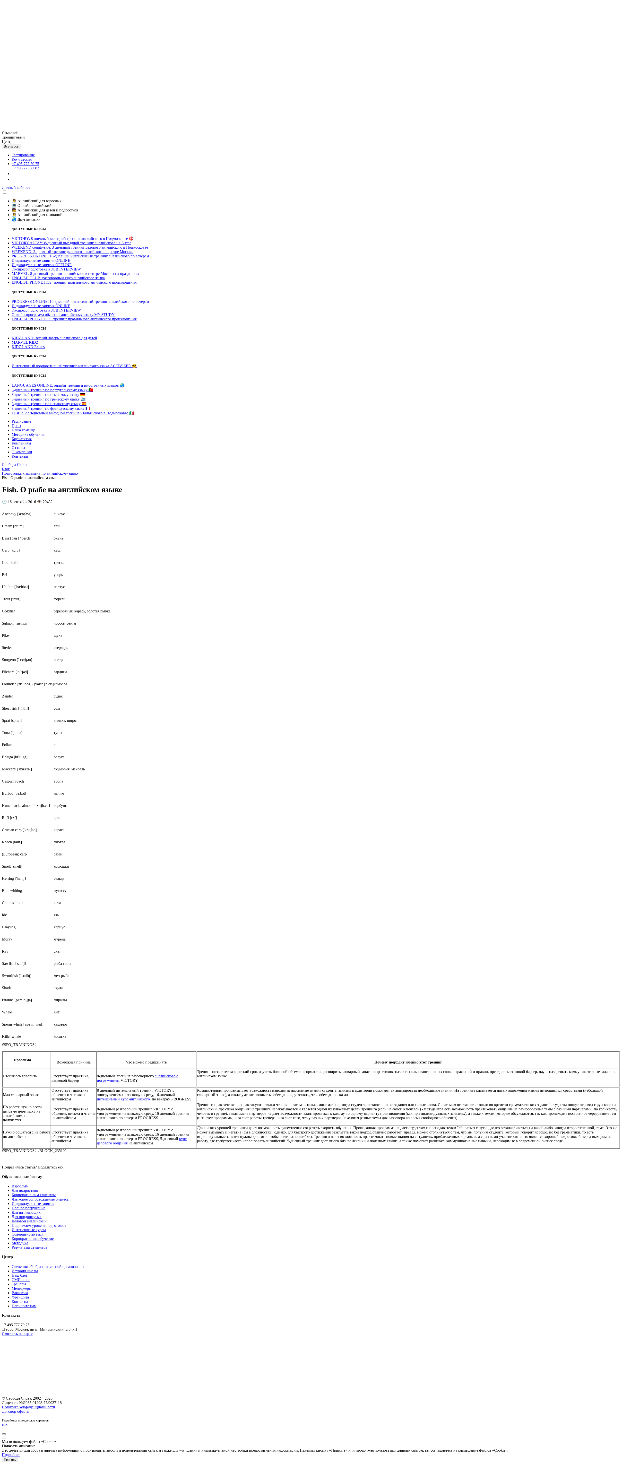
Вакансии (20, 1293)
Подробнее (11, 1455)
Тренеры (19, 1284)
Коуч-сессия (22, 159)
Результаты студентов (29, 1247)
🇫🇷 (51, 408)
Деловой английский (29, 1221)
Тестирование (23, 155)
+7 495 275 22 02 (25, 168)
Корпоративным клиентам (34, 1195)
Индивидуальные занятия (33, 1204)
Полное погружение (28, 1208)
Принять (10, 1459)
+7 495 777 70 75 (25, 164)
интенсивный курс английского (124, 1099)
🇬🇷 (49, 399)
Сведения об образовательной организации (48, 1266)
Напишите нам (24, 1306)
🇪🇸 (49, 404)
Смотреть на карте (17, 1334)
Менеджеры (22, 1288)
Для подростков (25, 1190)
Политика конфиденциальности (28, 1407)
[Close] (4, 1434)
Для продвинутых (27, 1217)
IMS (5, 1425)
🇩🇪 (48, 394)
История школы (25, 1271)
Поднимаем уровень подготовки (39, 1225)
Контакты (20, 1301)
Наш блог (20, 1275)
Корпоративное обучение (33, 1239)
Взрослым (20, 1186)
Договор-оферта (15, 1411)
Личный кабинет (16, 187)
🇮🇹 (73, 413)
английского (165, 1076)
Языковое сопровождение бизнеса (40, 1199)
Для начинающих (26, 1212)
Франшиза (20, 1297)
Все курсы (11, 146)
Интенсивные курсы (29, 1230)
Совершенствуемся (27, 1234)
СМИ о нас (21, 1280)
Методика (20, 1243)
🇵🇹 (52, 390)
